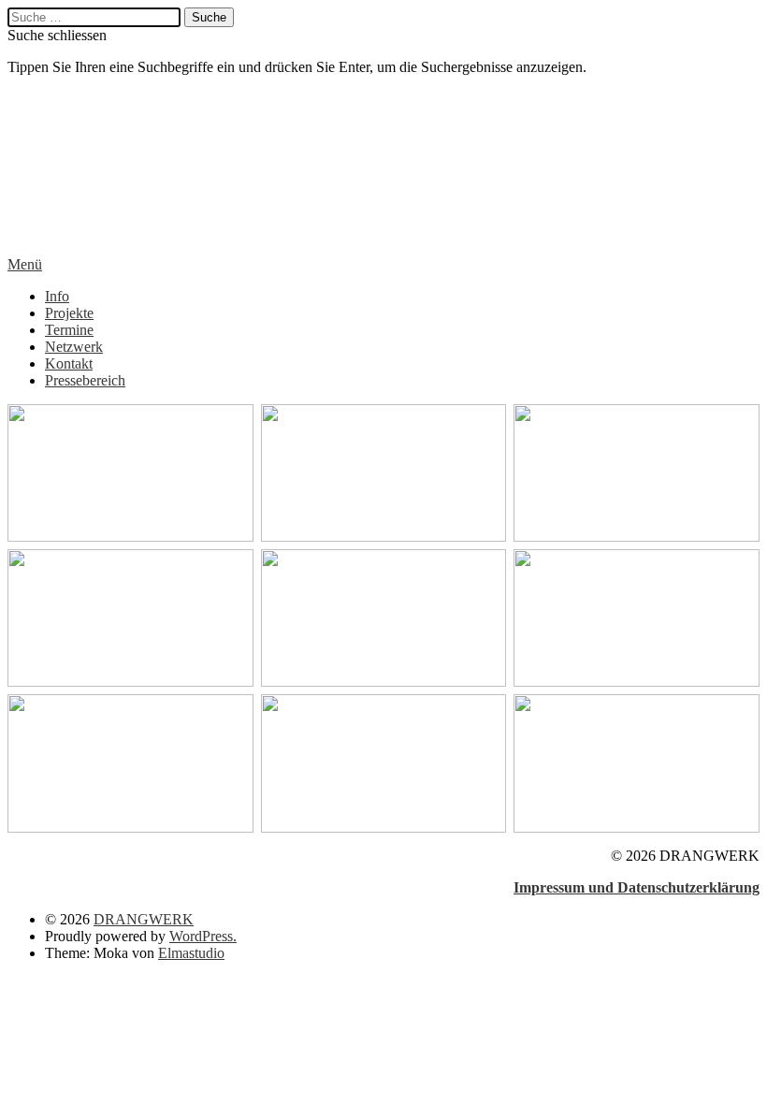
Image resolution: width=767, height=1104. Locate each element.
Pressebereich (85, 380)
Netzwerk (74, 347)
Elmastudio (191, 953)
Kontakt (69, 363)
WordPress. (203, 936)
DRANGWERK (91, 165)
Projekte (69, 313)
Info (57, 296)
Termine (69, 330)
